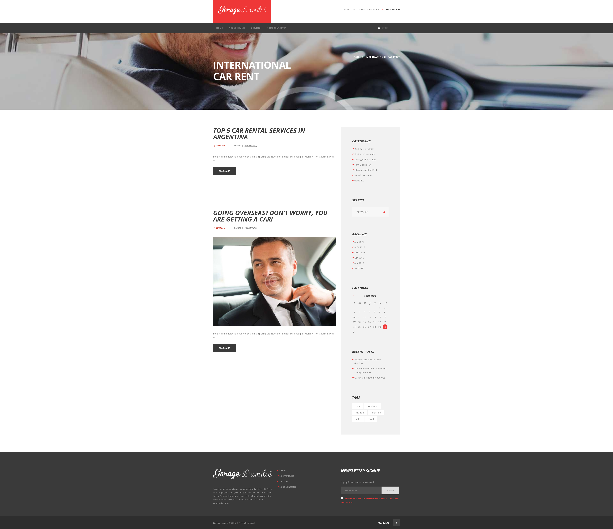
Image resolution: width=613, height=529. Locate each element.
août (359, 247)
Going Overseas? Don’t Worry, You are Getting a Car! (270, 215)
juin (359, 257)
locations (372, 406)
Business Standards (364, 154)
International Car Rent (365, 170)
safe (358, 418)
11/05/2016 (220, 228)
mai (359, 242)
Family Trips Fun (362, 164)
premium (376, 412)
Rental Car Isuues (363, 175)
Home (355, 57)
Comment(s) (251, 145)
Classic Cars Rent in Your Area (369, 377)
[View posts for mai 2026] (354, 296)
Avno (238, 145)
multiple (360, 412)
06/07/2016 (220, 145)
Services (283, 481)
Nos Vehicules (286, 475)
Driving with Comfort (365, 159)
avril (359, 268)
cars (358, 406)
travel (371, 418)
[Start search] (380, 27)
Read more (224, 171)
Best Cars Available (364, 148)
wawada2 (359, 180)
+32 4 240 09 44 (393, 9)
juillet (360, 252)
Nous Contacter (287, 486)
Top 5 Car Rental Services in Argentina (259, 133)
